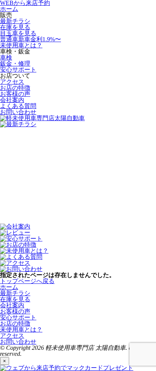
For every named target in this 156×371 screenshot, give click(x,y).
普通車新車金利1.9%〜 (30, 39)
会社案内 (12, 100)
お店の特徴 (15, 88)
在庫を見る (15, 27)
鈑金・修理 (15, 63)
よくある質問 (18, 106)
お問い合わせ (18, 112)
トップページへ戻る (27, 281)
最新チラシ (15, 21)
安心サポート (18, 69)
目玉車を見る (18, 33)
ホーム (9, 9)
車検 (6, 57)
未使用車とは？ (21, 45)
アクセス (12, 81)
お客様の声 (15, 94)
